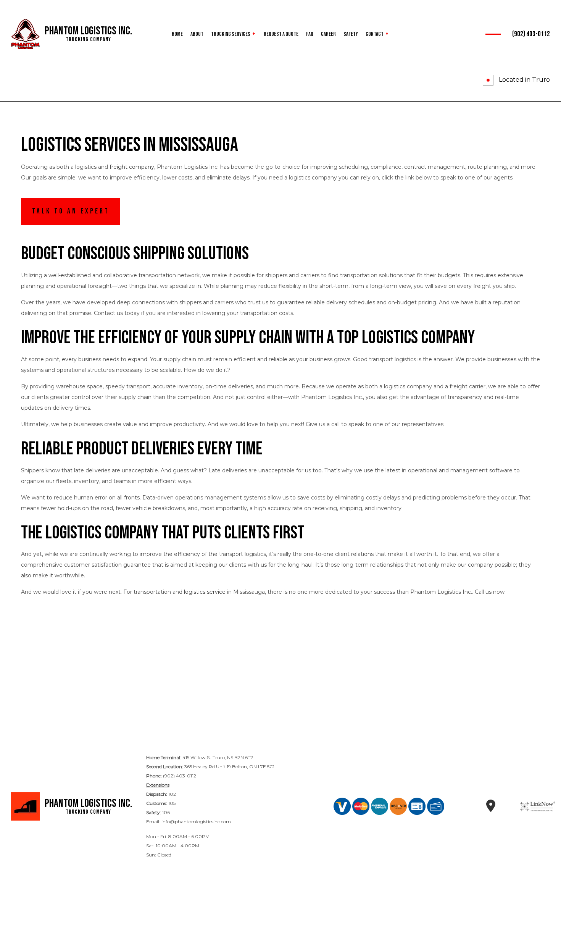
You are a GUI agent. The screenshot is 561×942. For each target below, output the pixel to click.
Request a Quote (281, 34)
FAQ (309, 34)
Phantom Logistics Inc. (88, 31)
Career (328, 34)
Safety (350, 34)
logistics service (205, 591)
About (196, 34)
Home (177, 34)
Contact (375, 34)
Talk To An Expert (71, 211)
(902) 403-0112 (531, 34)
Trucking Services (230, 34)
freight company (132, 166)
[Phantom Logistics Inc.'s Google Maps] (491, 808)
